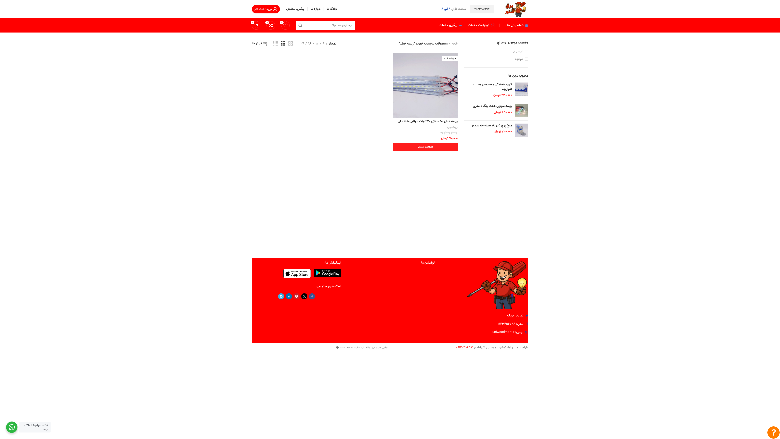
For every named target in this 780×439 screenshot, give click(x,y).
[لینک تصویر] (327, 273)
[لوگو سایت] (516, 9)
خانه (454, 43)
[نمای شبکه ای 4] (275, 44)
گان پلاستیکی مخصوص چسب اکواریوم (492, 87)
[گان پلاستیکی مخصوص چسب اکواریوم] (521, 90)
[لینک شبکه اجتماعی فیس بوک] (312, 296)
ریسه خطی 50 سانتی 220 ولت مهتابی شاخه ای (428, 121)
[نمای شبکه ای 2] (290, 44)
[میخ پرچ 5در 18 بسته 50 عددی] (521, 130)
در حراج (518, 51)
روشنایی (452, 127)
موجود (519, 59)
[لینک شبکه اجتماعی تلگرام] (281, 296)
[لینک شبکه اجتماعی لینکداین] (289, 296)
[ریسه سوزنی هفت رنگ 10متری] (521, 110)
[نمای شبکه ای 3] (283, 44)
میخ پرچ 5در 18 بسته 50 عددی (492, 126)
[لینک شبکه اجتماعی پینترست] (297, 296)
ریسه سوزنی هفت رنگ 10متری (492, 106)
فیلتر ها (257, 44)
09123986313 (482, 9)
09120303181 (464, 347)
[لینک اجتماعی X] (304, 296)
